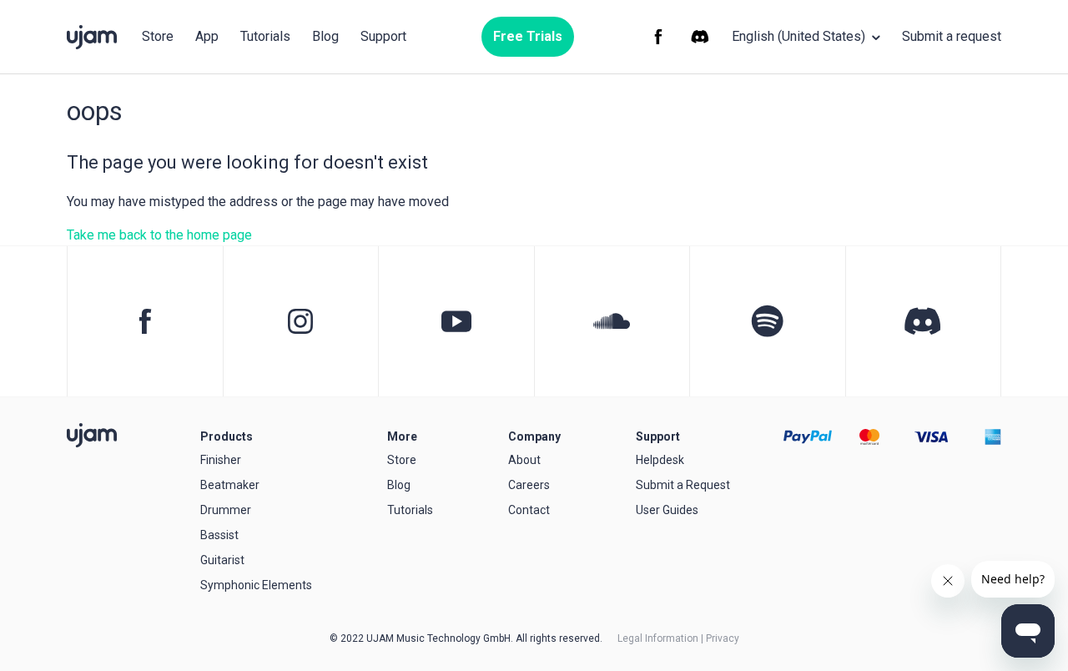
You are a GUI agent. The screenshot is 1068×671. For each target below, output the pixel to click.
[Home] (92, 434)
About (524, 460)
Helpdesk (660, 460)
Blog (325, 36)
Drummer (225, 510)
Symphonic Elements (256, 585)
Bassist (219, 535)
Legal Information (657, 638)
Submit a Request (683, 485)
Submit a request (951, 36)
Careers (529, 485)
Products (226, 436)
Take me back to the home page (159, 235)
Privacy (722, 638)
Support (383, 36)
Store (158, 36)
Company (534, 436)
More (402, 436)
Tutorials (265, 36)
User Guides (667, 510)
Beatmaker (229, 485)
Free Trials (527, 36)
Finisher (220, 460)
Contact (529, 510)
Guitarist (222, 560)
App (207, 36)
